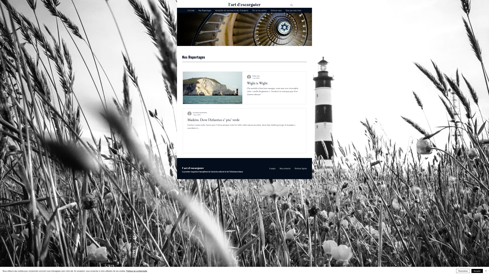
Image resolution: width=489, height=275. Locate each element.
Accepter (477, 271)
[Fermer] (485, 271)
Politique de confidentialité (136, 271)
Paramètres (463, 271)
